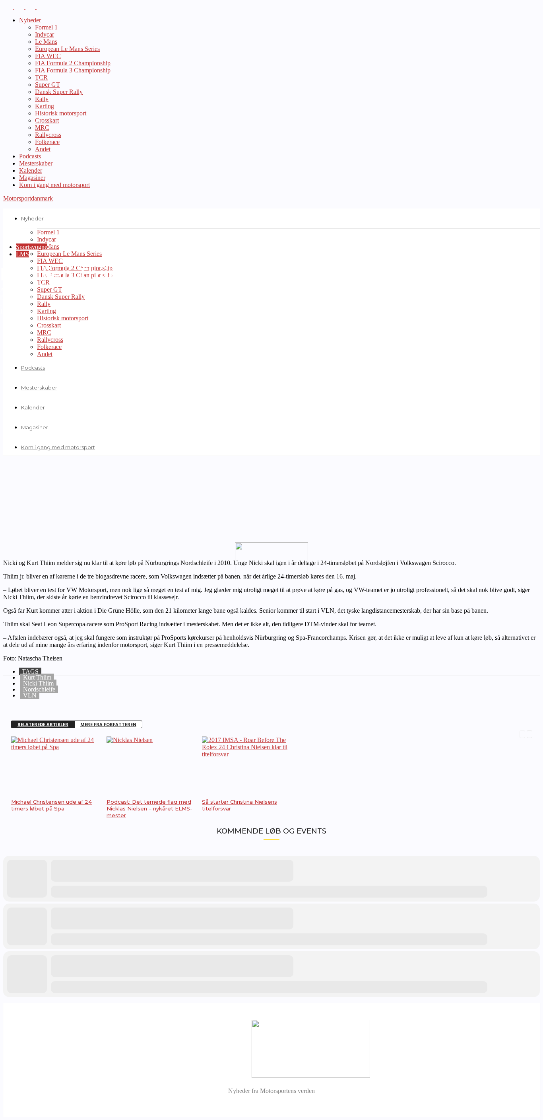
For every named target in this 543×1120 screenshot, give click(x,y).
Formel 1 (46, 27)
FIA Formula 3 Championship (73, 70)
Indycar (44, 34)
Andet (42, 149)
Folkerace (47, 141)
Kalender (30, 170)
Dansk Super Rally (59, 91)
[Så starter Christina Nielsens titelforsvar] (245, 754)
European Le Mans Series (67, 48)
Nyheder (30, 20)
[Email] (73, 700)
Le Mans (46, 41)
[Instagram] (19, 6)
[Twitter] (31, 6)
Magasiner (32, 177)
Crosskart (47, 120)
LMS (22, 254)
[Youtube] (41, 6)
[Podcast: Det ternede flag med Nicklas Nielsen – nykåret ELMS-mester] (130, 739)
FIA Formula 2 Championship (73, 63)
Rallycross (48, 134)
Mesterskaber (35, 163)
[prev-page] (522, 733)
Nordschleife (39, 689)
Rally (41, 98)
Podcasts (30, 156)
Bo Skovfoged (18, 297)
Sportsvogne (31, 246)
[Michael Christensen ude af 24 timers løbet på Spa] (55, 747)
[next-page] (529, 733)
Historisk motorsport (60, 113)
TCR (41, 77)
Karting (44, 106)
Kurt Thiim (37, 677)
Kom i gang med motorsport (54, 184)
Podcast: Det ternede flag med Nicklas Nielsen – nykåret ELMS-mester (149, 808)
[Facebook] (8, 6)
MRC (42, 127)
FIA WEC (48, 56)
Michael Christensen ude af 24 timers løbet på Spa (51, 805)
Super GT (47, 84)
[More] (102, 700)
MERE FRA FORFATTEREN (108, 724)
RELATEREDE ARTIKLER (42, 724)
